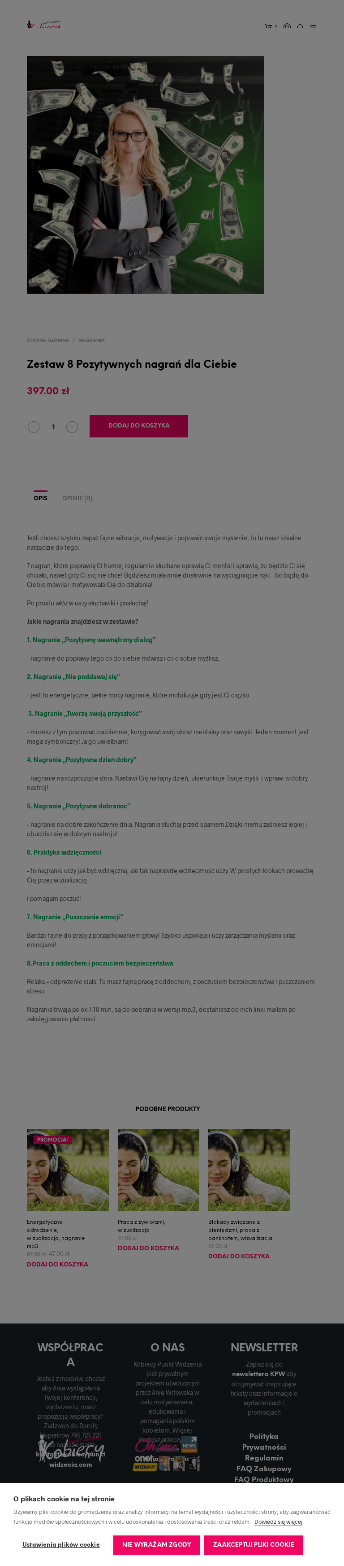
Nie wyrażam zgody (156, 1545)
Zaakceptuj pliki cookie (253, 1545)
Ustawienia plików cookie (61, 1545)
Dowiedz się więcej (278, 1521)
